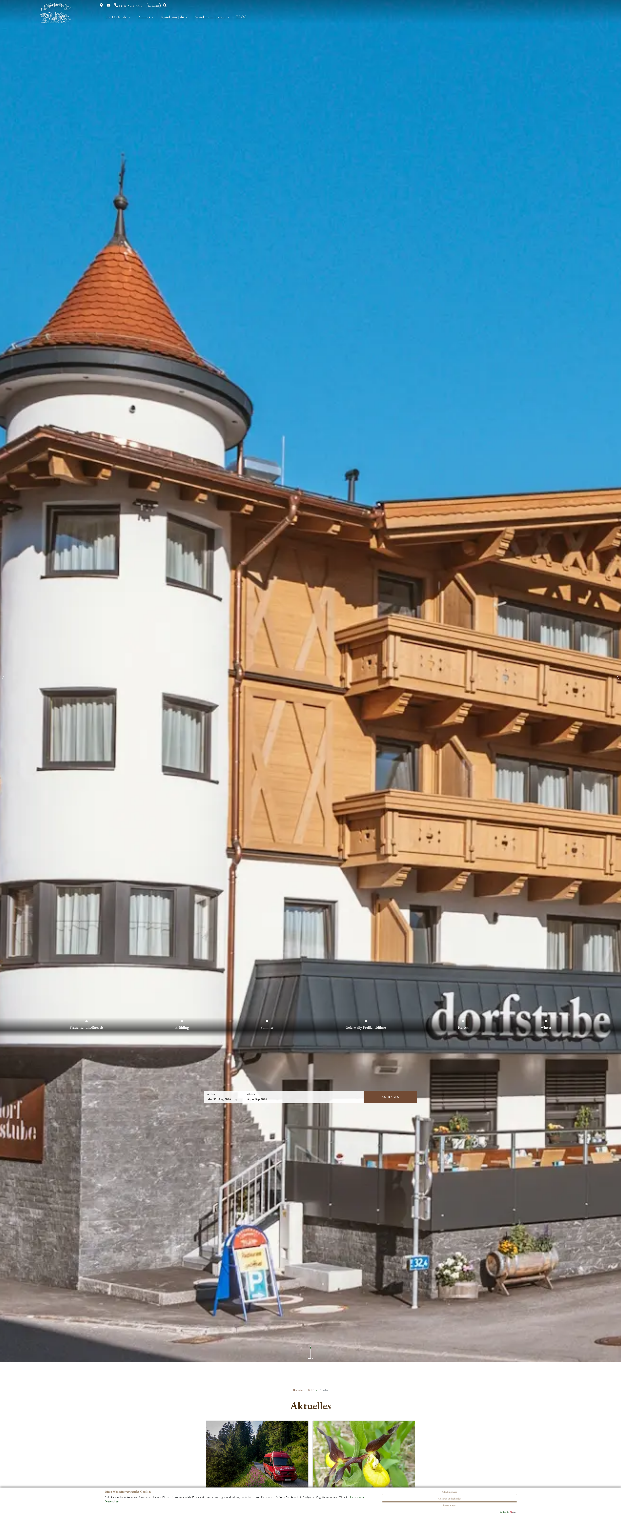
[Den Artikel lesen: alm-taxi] (257, 1459)
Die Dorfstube (117, 16)
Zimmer (144, 16)
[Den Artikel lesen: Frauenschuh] (364, 1459)
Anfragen (390, 1097)
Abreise (251, 1094)
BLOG (241, 16)
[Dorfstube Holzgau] (53, 15)
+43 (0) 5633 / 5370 (130, 5)
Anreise (211, 1094)
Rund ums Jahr (173, 16)
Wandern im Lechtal (210, 16)
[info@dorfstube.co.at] (109, 5)
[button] (309, 1358)
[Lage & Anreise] (102, 5)
